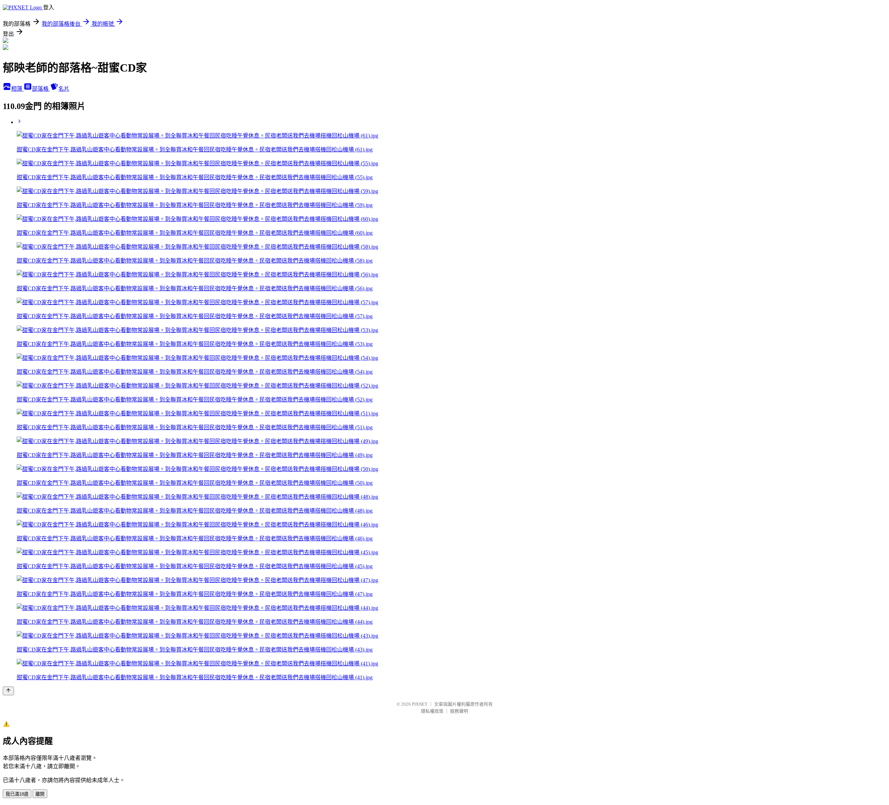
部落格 (41, 89)
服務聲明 (459, 711)
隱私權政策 (432, 711)
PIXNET (419, 704)
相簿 (17, 89)
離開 (39, 794)
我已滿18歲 (17, 794)
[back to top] (8, 691)
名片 (63, 89)
